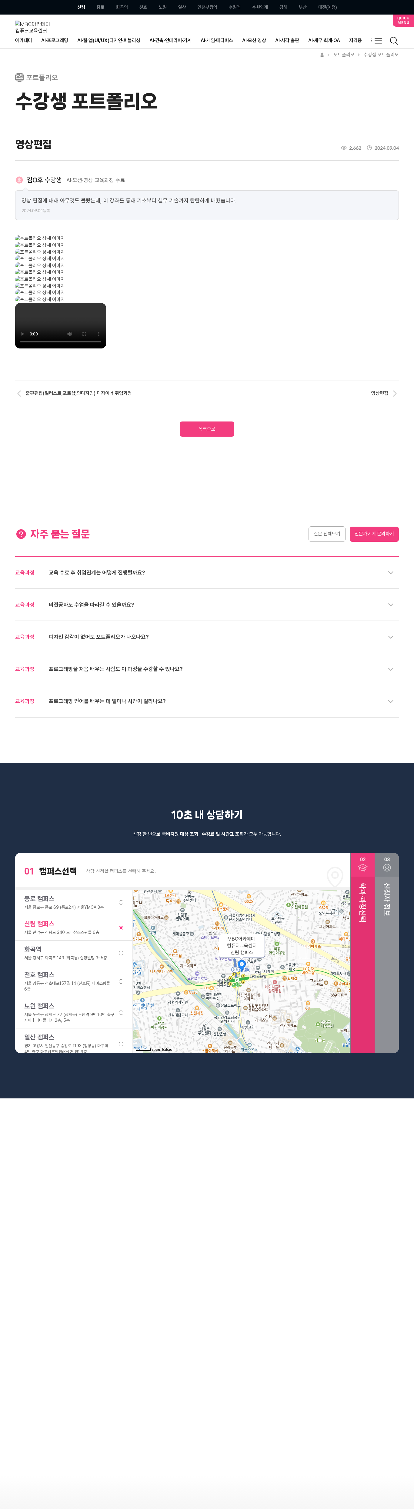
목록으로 (207, 429)
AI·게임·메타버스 (217, 40)
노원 (163, 7)
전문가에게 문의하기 (374, 534)
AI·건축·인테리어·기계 (170, 40)
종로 (101, 7)
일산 (182, 7)
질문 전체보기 (327, 534)
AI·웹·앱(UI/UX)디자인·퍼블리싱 (108, 40)
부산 (303, 7)
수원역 (235, 7)
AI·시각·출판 (287, 40)
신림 (81, 7)
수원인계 (260, 7)
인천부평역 (207, 7)
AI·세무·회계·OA (324, 40)
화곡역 (122, 7)
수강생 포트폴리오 (381, 55)
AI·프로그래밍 (54, 40)
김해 (283, 7)
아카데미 (23, 40)
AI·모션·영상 (254, 40)
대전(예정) (327, 7)
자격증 (355, 40)
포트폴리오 (344, 55)
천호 (143, 7)
